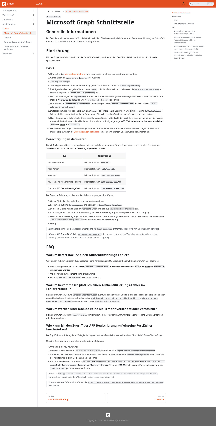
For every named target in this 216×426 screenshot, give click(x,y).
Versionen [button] (7, 53)
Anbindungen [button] (8, 24)
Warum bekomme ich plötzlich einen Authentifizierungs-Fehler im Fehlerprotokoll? (187, 40)
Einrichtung (176, 16)
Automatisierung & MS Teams (18, 42)
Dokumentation (25, 3)
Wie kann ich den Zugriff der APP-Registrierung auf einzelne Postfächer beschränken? (188, 55)
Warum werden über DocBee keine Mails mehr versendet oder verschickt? (189, 47)
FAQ (173, 27)
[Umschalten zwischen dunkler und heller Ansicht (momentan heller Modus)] (184, 4)
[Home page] (48, 11)
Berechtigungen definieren (87, 131)
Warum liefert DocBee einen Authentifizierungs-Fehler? (184, 32)
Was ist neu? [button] (8, 15)
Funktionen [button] (7, 19)
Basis (176, 20)
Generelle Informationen (181, 13)
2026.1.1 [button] (40, 3)
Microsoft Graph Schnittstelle (18, 33)
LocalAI (7, 37)
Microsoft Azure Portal (75, 74)
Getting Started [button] (9, 10)
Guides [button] (5, 28)
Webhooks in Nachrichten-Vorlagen (16, 48)
